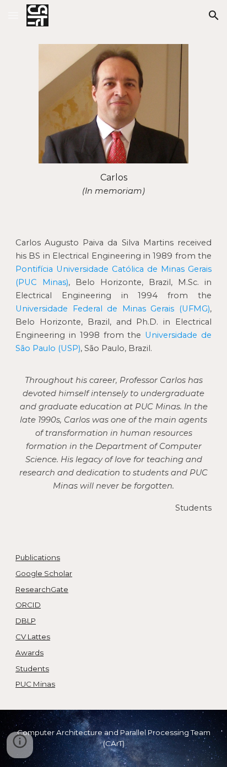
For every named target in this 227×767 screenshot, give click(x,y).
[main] (113, 184)
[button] (13, 15)
